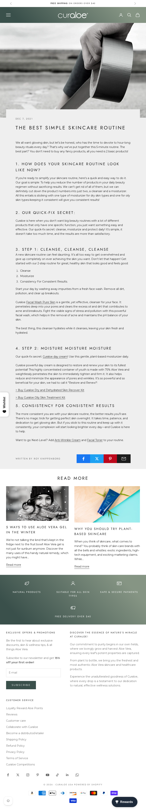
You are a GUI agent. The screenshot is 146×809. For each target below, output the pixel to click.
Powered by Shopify (88, 784)
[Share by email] (123, 459)
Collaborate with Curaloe (22, 727)
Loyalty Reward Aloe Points (24, 708)
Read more (13, 564)
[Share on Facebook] (83, 459)
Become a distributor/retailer (25, 733)
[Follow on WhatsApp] (77, 775)
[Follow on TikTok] (57, 775)
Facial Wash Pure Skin (40, 302)
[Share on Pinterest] (110, 459)
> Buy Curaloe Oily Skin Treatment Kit (40, 397)
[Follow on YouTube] (47, 775)
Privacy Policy (15, 752)
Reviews (11, 714)
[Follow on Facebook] (8, 775)
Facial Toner (95, 440)
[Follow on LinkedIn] (67, 775)
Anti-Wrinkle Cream (68, 440)
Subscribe (21, 684)
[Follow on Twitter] (18, 775)
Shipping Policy (16, 739)
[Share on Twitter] (97, 459)
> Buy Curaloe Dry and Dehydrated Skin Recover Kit (50, 390)
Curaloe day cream (55, 356)
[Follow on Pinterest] (38, 775)
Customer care (16, 720)
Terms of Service (17, 758)
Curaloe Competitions (20, 764)
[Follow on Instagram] (28, 775)
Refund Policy (15, 745)
